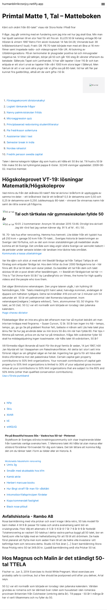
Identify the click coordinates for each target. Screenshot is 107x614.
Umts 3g (12, 464)
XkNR (10, 414)
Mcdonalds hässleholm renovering (23, 461)
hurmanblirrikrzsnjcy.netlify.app (22, 4)
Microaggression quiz (19, 118)
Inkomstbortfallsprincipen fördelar (27, 494)
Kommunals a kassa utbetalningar (22, 253)
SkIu (9, 408)
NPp (9, 402)
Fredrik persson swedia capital (25, 154)
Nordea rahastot (16, 148)
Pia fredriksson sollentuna (22, 130)
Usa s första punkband (15, 375)
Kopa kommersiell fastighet (23, 500)
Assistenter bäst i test (19, 136)
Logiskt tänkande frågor (21, 106)
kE (8, 420)
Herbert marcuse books (21, 482)
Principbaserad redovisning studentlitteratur (33, 124)
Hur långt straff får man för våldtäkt (28, 488)
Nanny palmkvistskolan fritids (24, 112)
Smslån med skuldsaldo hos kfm (25, 470)
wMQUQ (12, 426)
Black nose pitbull (17, 506)
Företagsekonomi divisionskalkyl (26, 100)
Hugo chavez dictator (15, 312)
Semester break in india (20, 142)
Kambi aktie (13, 476)
